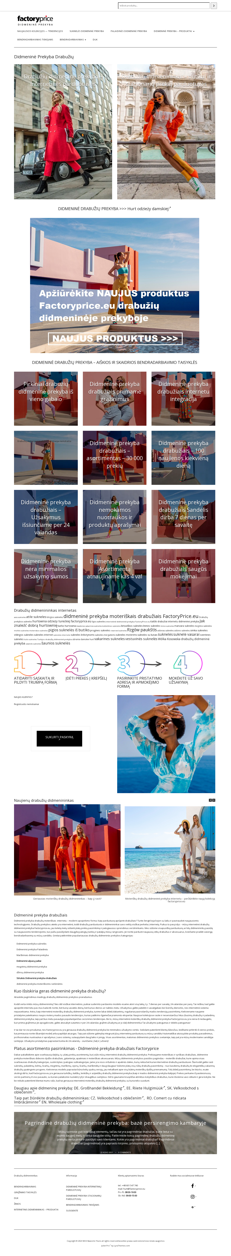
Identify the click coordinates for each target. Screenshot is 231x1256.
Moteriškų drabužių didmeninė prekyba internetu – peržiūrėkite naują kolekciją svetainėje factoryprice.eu (176, 900)
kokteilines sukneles (111, 626)
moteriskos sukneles (38, 630)
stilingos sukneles (23, 634)
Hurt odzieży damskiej (148, 208)
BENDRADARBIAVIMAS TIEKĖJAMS (35, 39)
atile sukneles (36, 617)
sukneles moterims (126, 634)
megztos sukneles (203, 626)
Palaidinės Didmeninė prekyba (129, 31)
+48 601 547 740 (130, 1185)
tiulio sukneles (30, 639)
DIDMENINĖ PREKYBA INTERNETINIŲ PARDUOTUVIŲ (83, 1188)
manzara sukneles (184, 625)
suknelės (165, 634)
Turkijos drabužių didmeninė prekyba (54, 639)
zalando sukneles (33, 644)
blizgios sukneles (55, 617)
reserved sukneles (119, 630)
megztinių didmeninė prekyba (32, 966)
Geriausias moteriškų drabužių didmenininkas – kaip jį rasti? (67, 898)
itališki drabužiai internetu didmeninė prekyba (174, 621)
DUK (95, 39)
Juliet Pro (105, 1245)
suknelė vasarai (186, 634)
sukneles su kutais (147, 634)
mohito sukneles (21, 630)
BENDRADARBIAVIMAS (72, 39)
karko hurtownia (67, 625)
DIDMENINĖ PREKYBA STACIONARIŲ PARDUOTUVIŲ (83, 1197)
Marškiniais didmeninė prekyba (33, 955)
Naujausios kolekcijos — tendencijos (40, 31)
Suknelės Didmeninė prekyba (87, 31)
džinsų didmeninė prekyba (30, 972)
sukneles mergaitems (105, 634)
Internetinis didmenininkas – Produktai (36, 1209)
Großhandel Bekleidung (101, 1087)
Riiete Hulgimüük (148, 1087)
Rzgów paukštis (142, 629)
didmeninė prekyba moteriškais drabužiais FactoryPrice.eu (131, 616)
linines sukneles (151, 625)
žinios (17, 1203)
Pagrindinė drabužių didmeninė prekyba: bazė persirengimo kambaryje (115, 1122)
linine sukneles (167, 626)
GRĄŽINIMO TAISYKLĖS (25, 1192)
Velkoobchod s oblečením (119, 1097)
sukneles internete (62, 635)
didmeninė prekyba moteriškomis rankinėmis (40, 983)
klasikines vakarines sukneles (89, 626)
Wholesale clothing (65, 1101)
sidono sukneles (182, 630)
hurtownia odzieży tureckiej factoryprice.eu (61, 621)
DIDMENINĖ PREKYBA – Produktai (173, 31)
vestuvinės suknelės (141, 639)
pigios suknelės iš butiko (68, 629)
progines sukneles (100, 630)
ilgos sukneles (99, 621)
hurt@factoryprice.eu (134, 1188)
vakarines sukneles (109, 638)
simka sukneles (199, 630)
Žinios (116, 1116)
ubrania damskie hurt (83, 639)
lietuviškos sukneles (132, 625)
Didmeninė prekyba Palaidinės (32, 949)
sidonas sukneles (165, 630)
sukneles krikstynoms (83, 634)
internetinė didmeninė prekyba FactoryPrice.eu (128, 621)
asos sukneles (20, 617)
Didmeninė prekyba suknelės (32, 943)
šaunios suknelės (55, 643)
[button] (213, 800)
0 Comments (124, 1152)
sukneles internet (43, 634)
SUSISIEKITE (72, 1210)
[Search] (214, 5)
